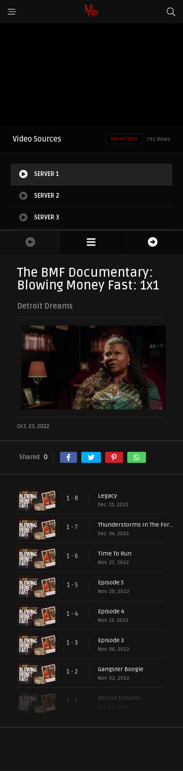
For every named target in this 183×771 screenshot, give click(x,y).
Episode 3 (111, 640)
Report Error (124, 139)
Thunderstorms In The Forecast (136, 524)
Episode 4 (111, 611)
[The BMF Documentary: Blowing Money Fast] (91, 242)
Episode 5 (111, 582)
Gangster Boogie (120, 669)
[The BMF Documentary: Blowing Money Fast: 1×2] (152, 242)
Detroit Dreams (119, 698)
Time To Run (115, 553)
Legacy (107, 495)
